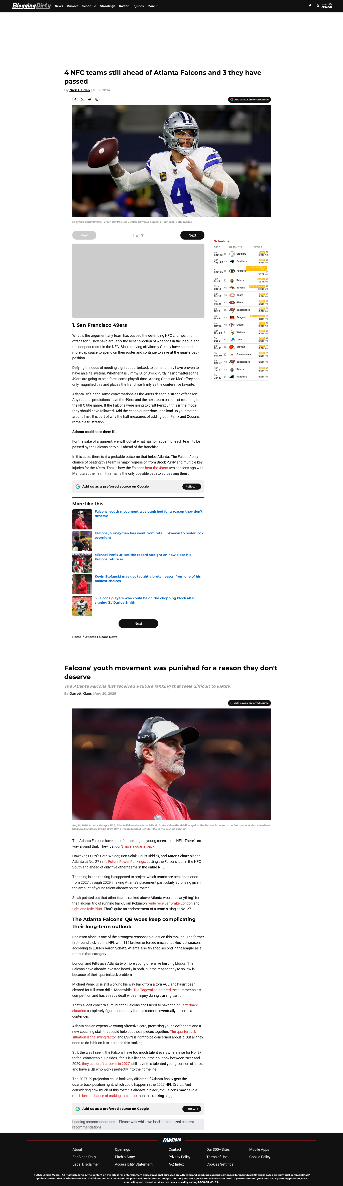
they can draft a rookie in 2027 (106, 1064)
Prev (84, 235)
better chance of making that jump (109, 1096)
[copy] (97, 99)
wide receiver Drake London (170, 903)
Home (76, 637)
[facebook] (310, 5)
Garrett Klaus (80, 693)
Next (192, 235)
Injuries (138, 6)
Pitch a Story (125, 1157)
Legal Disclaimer (85, 1164)
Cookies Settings (219, 1164)
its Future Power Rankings (124, 861)
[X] (318, 5)
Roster (124, 6)
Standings (107, 6)
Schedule (89, 6)
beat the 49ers (156, 468)
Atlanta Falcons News (101, 637)
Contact (175, 1149)
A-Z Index (176, 1164)
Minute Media (50, 1174)
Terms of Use (217, 1157)
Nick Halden (79, 90)
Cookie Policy (260, 1157)
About (77, 1149)
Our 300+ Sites (218, 1149)
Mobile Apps (259, 1149)
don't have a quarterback (134, 846)
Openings (122, 1149)
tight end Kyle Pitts (87, 909)
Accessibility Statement (134, 1164)
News (59, 6)
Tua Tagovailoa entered (152, 990)
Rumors (72, 6)
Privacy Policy (179, 1157)
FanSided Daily (84, 1157)
